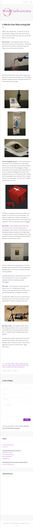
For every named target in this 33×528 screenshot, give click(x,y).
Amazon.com (19, 296)
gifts (6, 365)
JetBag (25, 168)
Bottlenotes (5, 290)
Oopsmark (21, 328)
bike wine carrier (10, 363)
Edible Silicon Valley (7, 452)
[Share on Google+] (17, 371)
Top (17, 525)
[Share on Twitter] (15, 371)
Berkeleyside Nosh (7, 456)
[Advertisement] (16, 495)
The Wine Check (11, 215)
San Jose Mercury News (8, 454)
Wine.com (9, 288)
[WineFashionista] (16, 12)
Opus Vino (18, 365)
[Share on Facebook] (12, 371)
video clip (21, 178)
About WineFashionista (8, 445)
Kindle (13, 365)
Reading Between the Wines (12, 278)
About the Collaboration (8, 464)
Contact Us (5, 447)
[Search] (31, 2)
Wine (3, 27)
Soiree (23, 365)
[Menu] (2, 2)
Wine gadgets (21, 367)
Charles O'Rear (19, 363)
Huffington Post (6, 458)
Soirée (17, 75)
